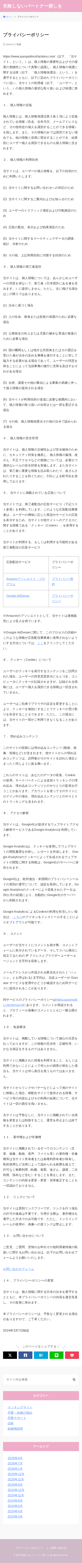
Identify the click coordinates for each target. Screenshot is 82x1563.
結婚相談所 (15, 1428)
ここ (40, 643)
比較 (11, 1423)
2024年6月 (15, 1506)
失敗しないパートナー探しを (32, 6)
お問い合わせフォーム (18, 1269)
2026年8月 (15, 1458)
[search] (74, 1379)
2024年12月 (16, 1490)
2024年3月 (15, 1516)
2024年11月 (16, 1495)
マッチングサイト (20, 1407)
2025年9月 (15, 1484)
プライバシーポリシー (29, 1547)
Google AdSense (17, 595)
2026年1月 (15, 1468)
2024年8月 (15, 1500)
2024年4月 (15, 1511)
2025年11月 (16, 1479)
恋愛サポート (17, 1418)
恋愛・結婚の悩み (20, 1412)
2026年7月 (15, 1463)
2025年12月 (16, 1474)
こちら (17, 917)
